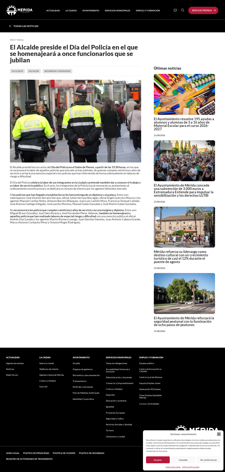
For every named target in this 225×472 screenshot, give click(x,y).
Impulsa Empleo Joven (149, 383)
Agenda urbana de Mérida (51, 375)
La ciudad (71, 10)
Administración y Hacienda (119, 377)
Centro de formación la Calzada (150, 370)
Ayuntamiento (90, 10)
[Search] (182, 10)
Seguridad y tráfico (115, 418)
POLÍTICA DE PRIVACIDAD (36, 453)
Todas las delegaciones (116, 363)
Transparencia (79, 381)
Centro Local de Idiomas (150, 377)
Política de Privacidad (190, 467)
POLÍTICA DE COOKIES (64, 453)
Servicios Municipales (117, 10)
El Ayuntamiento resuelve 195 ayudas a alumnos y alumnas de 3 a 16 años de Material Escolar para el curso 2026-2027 (184, 124)
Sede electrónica (202, 10)
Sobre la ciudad (46, 363)
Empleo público (146, 363)
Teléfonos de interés (48, 369)
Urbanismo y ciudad (115, 436)
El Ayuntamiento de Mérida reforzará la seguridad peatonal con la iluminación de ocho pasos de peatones (184, 321)
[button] (218, 434)
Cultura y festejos (47, 380)
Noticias (20, 40)
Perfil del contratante (83, 387)
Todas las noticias (25, 26)
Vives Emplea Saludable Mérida (150, 396)
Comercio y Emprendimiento (119, 383)
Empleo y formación (148, 10)
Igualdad (110, 406)
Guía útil (43, 386)
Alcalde (76, 363)
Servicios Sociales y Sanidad (119, 424)
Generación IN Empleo (150, 389)
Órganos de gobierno (83, 369)
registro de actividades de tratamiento (29, 459)
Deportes (110, 395)
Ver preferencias (208, 460)
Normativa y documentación (86, 375)
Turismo (110, 430)
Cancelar (183, 460)
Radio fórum (12, 375)
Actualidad (53, 10)
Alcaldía (34, 71)
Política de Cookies (173, 467)
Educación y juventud (116, 400)
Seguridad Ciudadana (58, 71)
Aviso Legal (12, 453)
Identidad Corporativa (83, 399)
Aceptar (158, 460)
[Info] (175, 10)
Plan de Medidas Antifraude (86, 393)
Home (12, 40)
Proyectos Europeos (115, 412)
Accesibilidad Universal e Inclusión (118, 370)
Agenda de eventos (15, 363)
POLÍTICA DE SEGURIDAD (91, 453)
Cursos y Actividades (149, 403)
